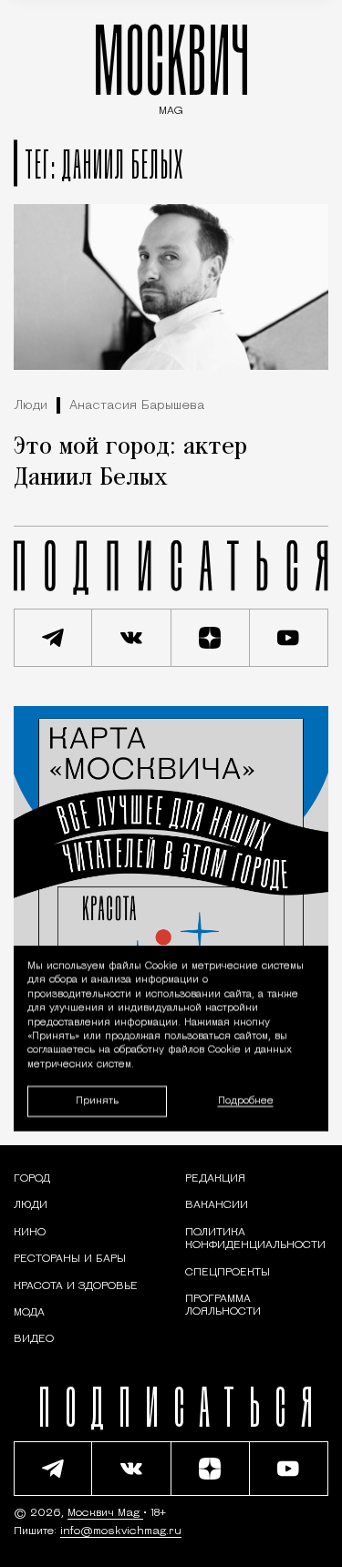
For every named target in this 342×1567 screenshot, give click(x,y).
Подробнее (246, 1101)
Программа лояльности (223, 1305)
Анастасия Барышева (136, 406)
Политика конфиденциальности (255, 1239)
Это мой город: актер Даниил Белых (130, 463)
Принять (97, 1100)
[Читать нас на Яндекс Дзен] (210, 638)
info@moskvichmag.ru (120, 1531)
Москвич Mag (105, 1513)
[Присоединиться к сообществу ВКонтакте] (131, 638)
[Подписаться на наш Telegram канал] (53, 638)
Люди (30, 406)
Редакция (215, 1178)
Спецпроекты (227, 1272)
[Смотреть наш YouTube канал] (289, 638)
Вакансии (216, 1205)
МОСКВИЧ (171, 65)
